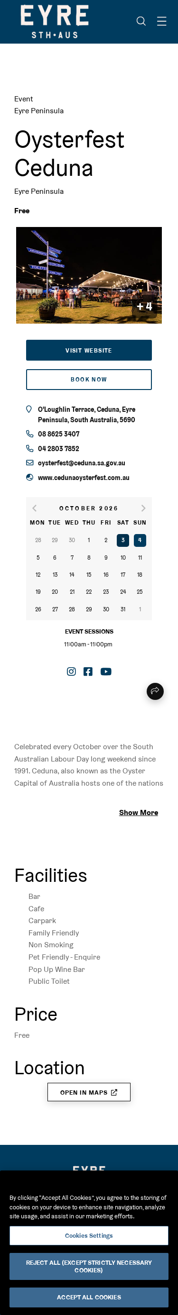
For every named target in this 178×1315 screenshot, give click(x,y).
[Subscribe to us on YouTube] (106, 672)
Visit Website (89, 350)
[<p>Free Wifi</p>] (17, 842)
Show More (138, 812)
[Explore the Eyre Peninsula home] (55, 21)
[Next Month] (140, 508)
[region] (89, 1242)
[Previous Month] (38, 508)
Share (155, 691)
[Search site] (141, 21)
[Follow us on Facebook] (88, 672)
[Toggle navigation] (161, 21)
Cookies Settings (89, 1236)
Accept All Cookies (89, 1297)
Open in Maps (84, 1092)
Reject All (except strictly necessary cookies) (89, 1266)
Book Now (89, 379)
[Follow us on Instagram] (71, 672)
